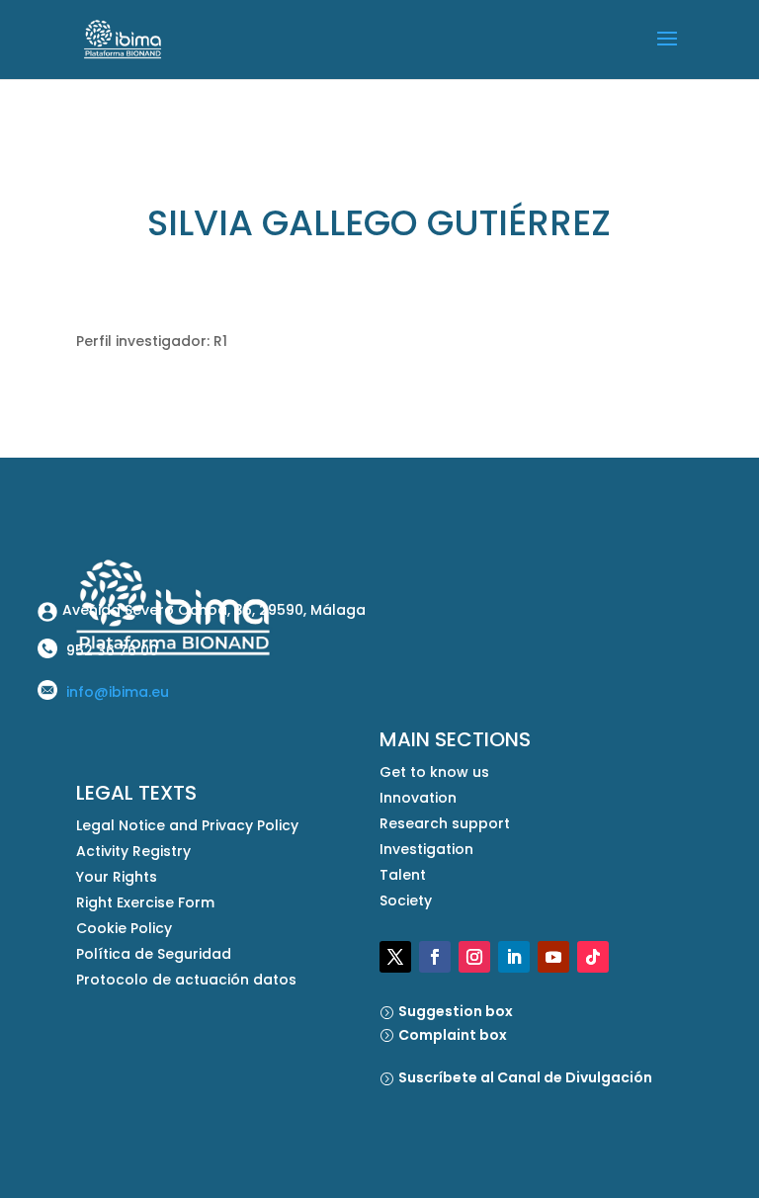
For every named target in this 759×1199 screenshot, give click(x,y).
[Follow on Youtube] (553, 957)
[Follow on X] (395, 957)
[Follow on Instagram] (474, 957)
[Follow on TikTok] (593, 957)
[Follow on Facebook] (435, 957)
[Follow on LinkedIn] (514, 957)
